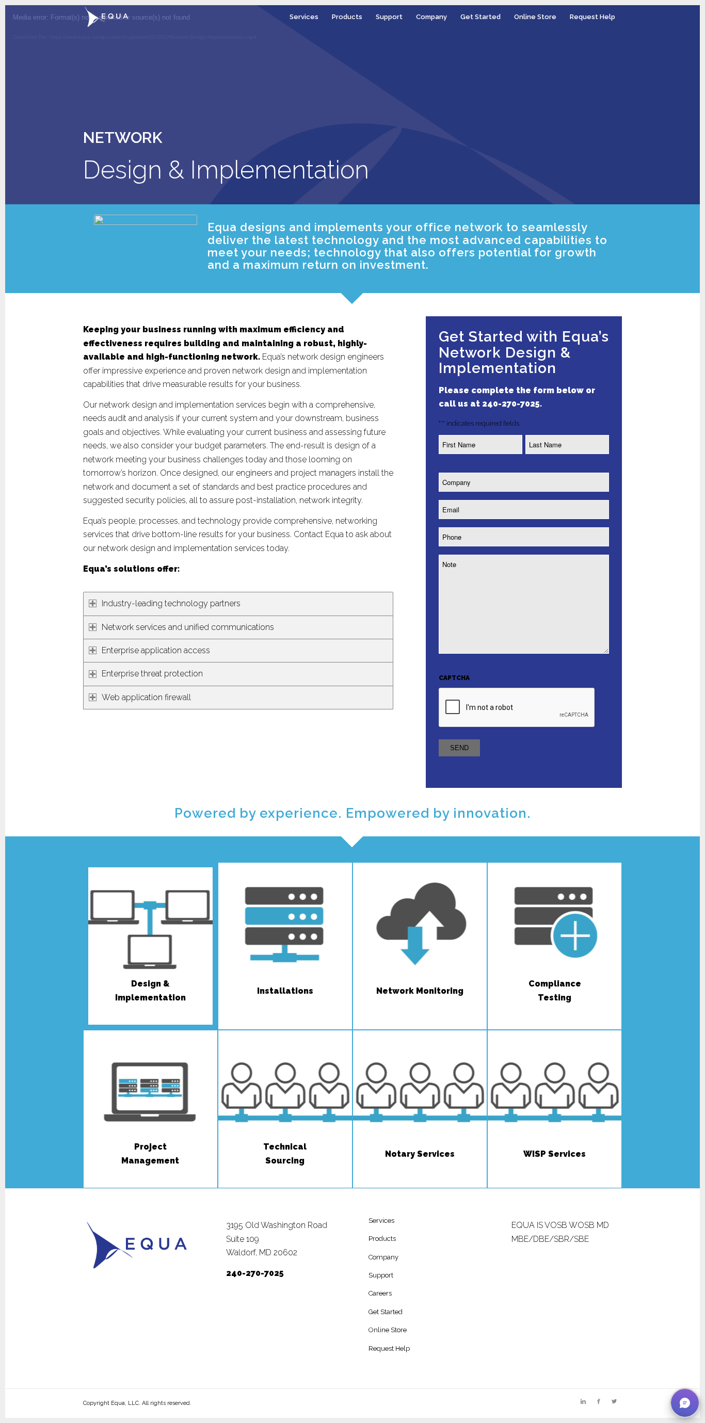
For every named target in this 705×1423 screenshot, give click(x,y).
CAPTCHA (454, 678)
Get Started (385, 1312)
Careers (380, 1293)
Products (382, 1238)
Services (381, 1220)
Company (383, 1257)
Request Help (389, 1348)
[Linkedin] (583, 1402)
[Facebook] (598, 1402)
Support (380, 1275)
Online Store (387, 1330)
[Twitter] (614, 1402)
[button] (685, 1403)
